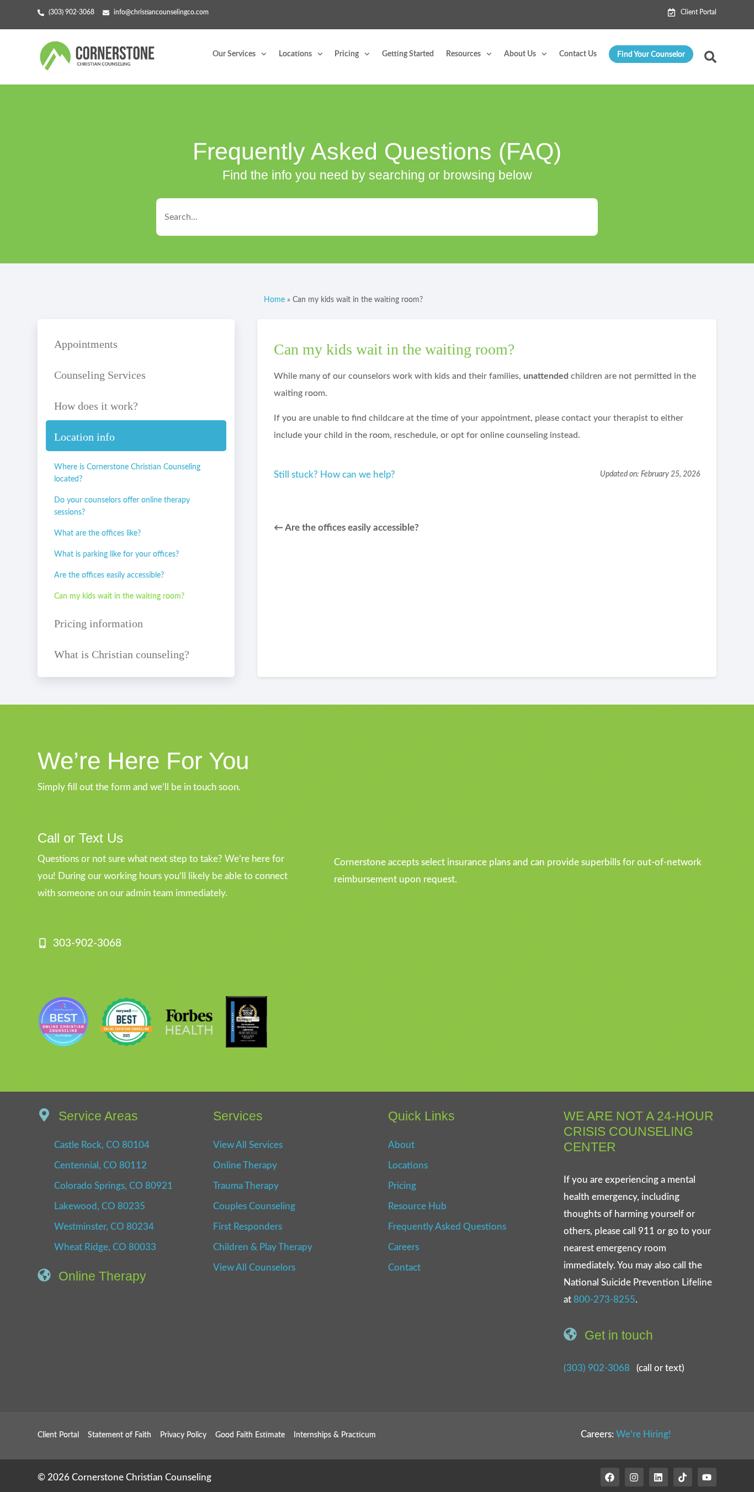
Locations (295, 54)
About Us (520, 54)
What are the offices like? (97, 533)
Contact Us (578, 54)
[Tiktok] (682, 1477)
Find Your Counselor (651, 55)
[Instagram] (634, 1477)
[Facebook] (610, 1477)
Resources (463, 54)
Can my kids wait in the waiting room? (119, 596)
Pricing (346, 54)
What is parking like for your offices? (116, 554)
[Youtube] (707, 1477)
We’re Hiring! (643, 1434)
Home (274, 299)
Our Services (234, 54)
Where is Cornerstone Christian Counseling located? (127, 473)
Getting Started (408, 54)
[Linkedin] (658, 1477)
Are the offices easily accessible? (109, 575)
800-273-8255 (604, 1299)
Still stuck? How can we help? (334, 474)
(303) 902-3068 (597, 1368)
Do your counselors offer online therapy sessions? (122, 506)
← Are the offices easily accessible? (346, 527)
